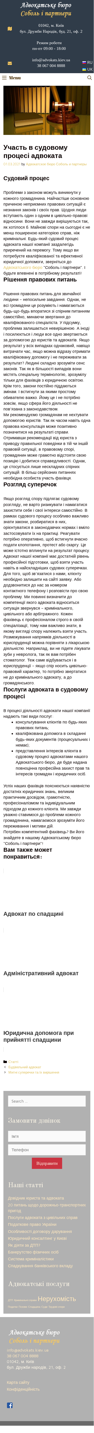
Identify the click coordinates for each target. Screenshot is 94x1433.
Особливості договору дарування (40, 1231)
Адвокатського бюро (22, 267)
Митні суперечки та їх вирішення (33, 1072)
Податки (13, 1306)
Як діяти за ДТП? (24, 1245)
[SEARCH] (90, 77)
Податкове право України (32, 1224)
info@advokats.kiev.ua (51, 60)
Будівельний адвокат (24, 1067)
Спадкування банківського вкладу (40, 1265)
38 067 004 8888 (51, 65)
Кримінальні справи (25, 1300)
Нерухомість (57, 1298)
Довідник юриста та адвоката (36, 1198)
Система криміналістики (31, 1258)
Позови (23, 1306)
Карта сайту (18, 1382)
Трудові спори (56, 1306)
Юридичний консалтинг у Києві (37, 1238)
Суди (44, 1306)
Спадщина (34, 1306)
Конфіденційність (23, 1389)
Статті (13, 1062)
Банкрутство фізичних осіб (33, 1252)
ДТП (10, 1300)
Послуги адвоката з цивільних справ (43, 1217)
